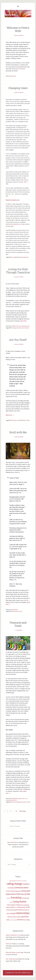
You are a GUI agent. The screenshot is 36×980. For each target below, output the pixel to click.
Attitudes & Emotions (17, 798)
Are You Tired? (18, 339)
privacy (25, 910)
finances (8, 898)
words (28, 802)
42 (16, 811)
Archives (21, 68)
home (23, 901)
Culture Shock (10, 891)
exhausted (25, 891)
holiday (14, 420)
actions (14, 802)
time (24, 920)
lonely (13, 907)
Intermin (8, 944)
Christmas (11, 888)
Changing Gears (18, 88)
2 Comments (19, 630)
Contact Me (13, 842)
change (14, 257)
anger (10, 880)
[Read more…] (9, 415)
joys (23, 905)
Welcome (14, 76)
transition (18, 328)
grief (28, 898)
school (11, 920)
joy (21, 611)
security (15, 920)
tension (20, 920)
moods (28, 907)
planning (12, 910)
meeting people (21, 907)
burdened (24, 880)
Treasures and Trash (17, 624)
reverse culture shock (14, 917)
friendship (16, 897)
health (11, 902)
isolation (18, 905)
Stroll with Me (18, 432)
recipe (12, 913)
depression (18, 891)
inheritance (17, 611)
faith (18, 894)
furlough (24, 898)
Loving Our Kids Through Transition (18, 270)
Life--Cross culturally (21, 326)
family (23, 894)
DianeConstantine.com (14, 224)
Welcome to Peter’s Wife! (18, 29)
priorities (18, 910)
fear (13, 611)
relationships (22, 913)
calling (10, 883)
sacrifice (24, 917)
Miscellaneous (25, 257)
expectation (11, 894)
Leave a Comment (19, 35)
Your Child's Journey (11, 959)
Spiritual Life (15, 609)
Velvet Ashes (23, 321)
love (16, 907)
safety (7, 920)
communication (21, 887)
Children (14, 326)
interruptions (11, 905)
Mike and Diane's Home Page (14, 952)
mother (18, 420)
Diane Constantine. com (13, 935)
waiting (28, 920)
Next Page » (23, 811)
